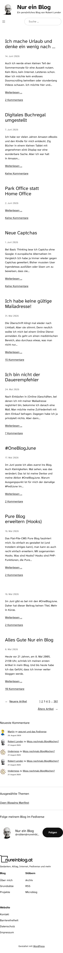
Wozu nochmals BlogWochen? (43, 741)
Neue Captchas (21, 233)
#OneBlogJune (20, 448)
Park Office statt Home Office (22, 191)
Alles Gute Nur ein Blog (29, 640)
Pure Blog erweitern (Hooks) (23, 519)
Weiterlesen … (13, 92)
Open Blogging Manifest (14, 802)
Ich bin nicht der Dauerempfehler (22, 377)
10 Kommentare (14, 689)
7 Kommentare (14, 433)
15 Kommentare (14, 359)
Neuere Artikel (16, 701)
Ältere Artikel (48, 709)
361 (56, 701)
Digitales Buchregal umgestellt (25, 117)
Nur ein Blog (34, 7)
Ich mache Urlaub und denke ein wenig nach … (30, 44)
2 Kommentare (14, 100)
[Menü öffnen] (4, 22)
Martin (11, 731)
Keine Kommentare (16, 173)
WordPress (39, 946)
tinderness (13, 751)
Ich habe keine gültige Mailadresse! (28, 303)
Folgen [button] (53, 832)
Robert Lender (15, 741)
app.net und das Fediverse (32, 731)
